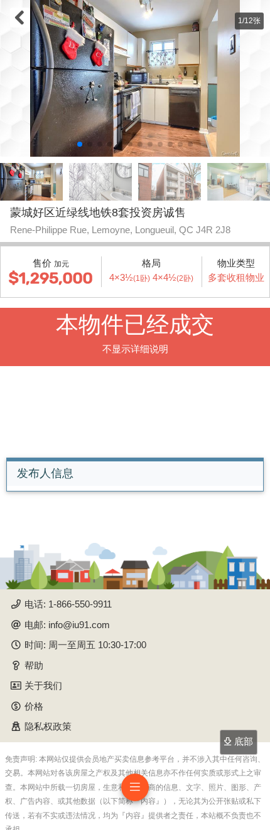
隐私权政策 (48, 726)
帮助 (33, 665)
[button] (79, 144)
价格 (33, 706)
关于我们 (43, 685)
